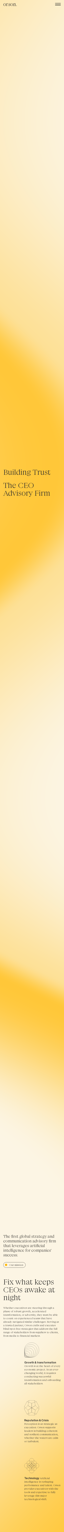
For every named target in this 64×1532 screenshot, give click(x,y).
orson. (10, 4)
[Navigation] (58, 4)
